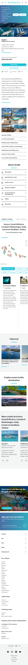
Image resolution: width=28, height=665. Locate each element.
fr (19, 646)
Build (2, 547)
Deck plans (8, 204)
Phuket (3, 577)
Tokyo (2, 578)
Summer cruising (7, 219)
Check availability (14, 68)
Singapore (4, 575)
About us (3, 600)
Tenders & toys (9, 182)
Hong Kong (4, 570)
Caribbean (4, 626)
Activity (5, 272)
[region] (14, 252)
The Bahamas (4, 628)
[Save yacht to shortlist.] (3, 460)
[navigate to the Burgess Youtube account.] (20, 652)
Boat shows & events (6, 616)
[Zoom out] (26, 243)
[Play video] (14, 25)
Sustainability (5, 601)
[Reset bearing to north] (26, 245)
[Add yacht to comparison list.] (7, 460)
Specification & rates (11, 177)
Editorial (3, 612)
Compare (6, 71)
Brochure (14, 71)
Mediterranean (5, 638)
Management (5, 552)
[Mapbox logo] (3, 264)
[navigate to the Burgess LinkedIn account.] (16, 652)
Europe (3, 636)
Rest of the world (6, 631)
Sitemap (14, 657)
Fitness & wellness (10, 187)
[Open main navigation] (2, 2)
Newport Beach (5, 590)
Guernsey (3, 588)
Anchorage (13, 272)
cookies (9, 11)
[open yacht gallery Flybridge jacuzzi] (24, 110)
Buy (2, 538)
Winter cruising (21, 219)
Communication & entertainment (10, 193)
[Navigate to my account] (22, 2)
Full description (5, 102)
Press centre (4, 605)
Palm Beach (4, 592)
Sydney (3, 580)
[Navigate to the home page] (14, 2)
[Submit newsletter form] (25, 525)
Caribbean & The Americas (9, 624)
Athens (3, 573)
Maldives (3, 633)
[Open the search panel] (5, 2)
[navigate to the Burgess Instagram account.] (12, 652)
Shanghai (3, 583)
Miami (3, 566)
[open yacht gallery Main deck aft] (11, 126)
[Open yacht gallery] (10, 30)
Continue (23, 14)
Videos (7, 199)
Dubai (3, 568)
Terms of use (14, 659)
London (3, 561)
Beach (20, 272)
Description (8, 172)
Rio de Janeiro (5, 585)
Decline (16, 14)
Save (22, 71)
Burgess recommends (8, 268)
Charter (3, 534)
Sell (2, 543)
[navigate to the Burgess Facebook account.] (8, 652)
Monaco (3, 563)
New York (3, 565)
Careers (3, 603)
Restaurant (20, 268)
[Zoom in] (26, 241)
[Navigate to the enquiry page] (25, 2)
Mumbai (3, 582)
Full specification (6, 52)
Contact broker (14, 64)
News (2, 614)
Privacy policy (14, 655)
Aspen (3, 587)
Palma (3, 572)
